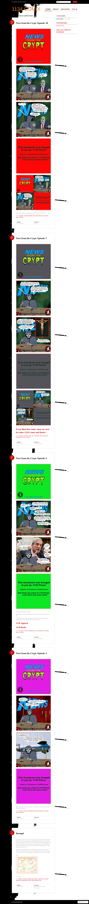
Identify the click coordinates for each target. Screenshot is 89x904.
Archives (65, 9)
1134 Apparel (22, 623)
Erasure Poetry (41, 878)
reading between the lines (36, 880)
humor (34, 810)
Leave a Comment (20, 223)
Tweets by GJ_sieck (60, 25)
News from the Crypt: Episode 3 (31, 653)
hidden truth (18, 880)
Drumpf (20, 833)
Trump (24, 437)
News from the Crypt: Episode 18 (32, 23)
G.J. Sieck (26, 630)
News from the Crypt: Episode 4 (31, 458)
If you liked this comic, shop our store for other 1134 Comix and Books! (33, 431)
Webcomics (21, 217)
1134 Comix (26, 9)
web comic (28, 437)
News (34, 215)
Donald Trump (31, 878)
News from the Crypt (40, 215)
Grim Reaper (30, 215)
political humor (19, 437)
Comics (35, 223)
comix (22, 630)
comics (30, 435)
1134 (19, 630)
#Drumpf (20, 878)
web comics (21, 632)
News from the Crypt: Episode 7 (31, 238)
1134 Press (26, 435)
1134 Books (21, 627)
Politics (29, 880)
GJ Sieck (25, 810)
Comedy (25, 215)
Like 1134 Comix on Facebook (63, 31)
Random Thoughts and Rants (39, 886)
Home (48, 9)
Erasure (35, 878)
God (33, 435)
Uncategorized (40, 443)
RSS (73, 9)
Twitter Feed (61, 23)
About (56, 9)
